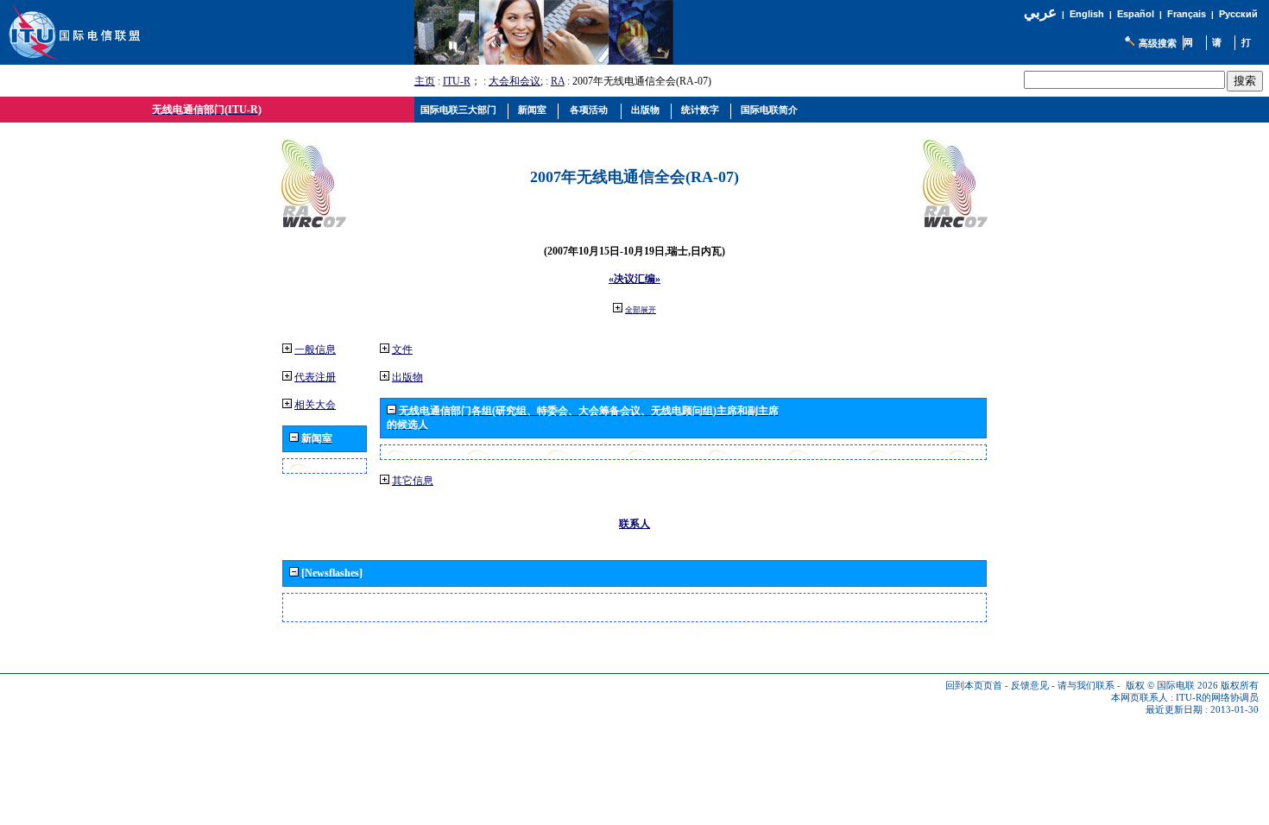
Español (1135, 14)
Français (1186, 14)
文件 (402, 349)
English (1087, 14)
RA (558, 81)
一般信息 (315, 349)
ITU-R (456, 81)
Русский (1238, 14)
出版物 (407, 377)
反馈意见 (1030, 685)
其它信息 (412, 481)
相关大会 (315, 405)
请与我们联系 (1086, 685)
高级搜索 (1158, 43)
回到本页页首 (973, 685)
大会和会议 (514, 81)
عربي (1040, 12)
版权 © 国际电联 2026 (1172, 685)
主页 (424, 81)
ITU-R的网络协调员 (1217, 697)
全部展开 (640, 309)
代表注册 (315, 377)
